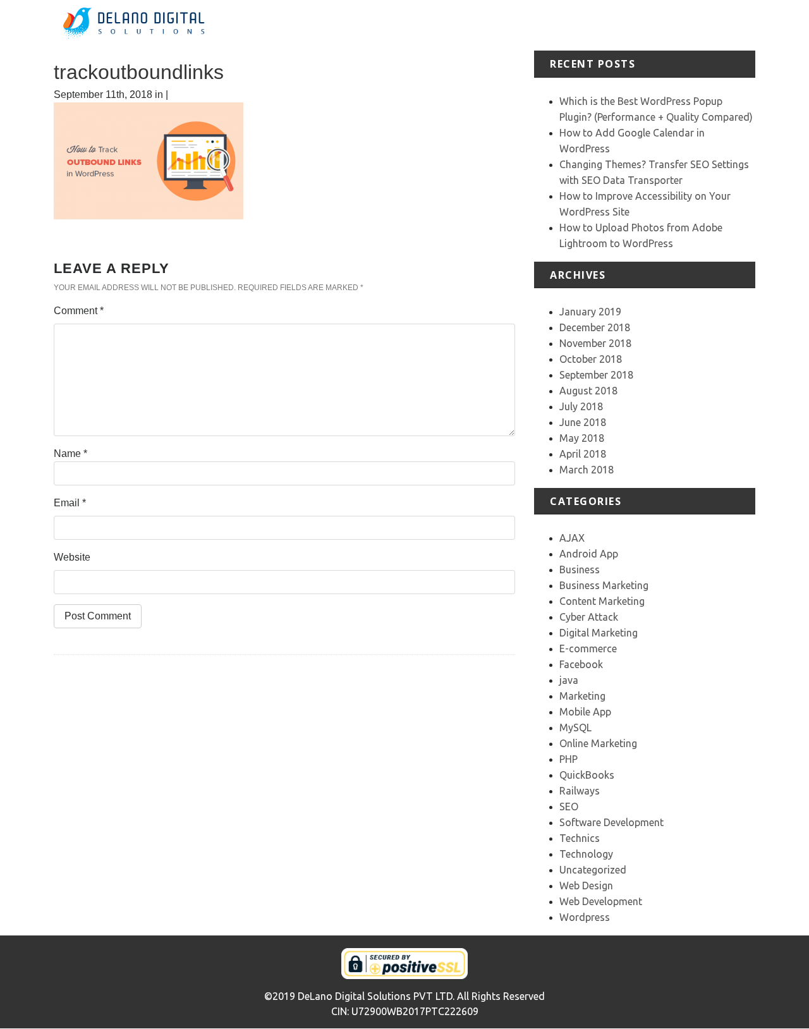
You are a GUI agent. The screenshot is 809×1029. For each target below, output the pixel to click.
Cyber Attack (588, 617)
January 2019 (590, 311)
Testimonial (630, 25)
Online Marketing (598, 743)
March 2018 (586, 469)
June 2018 (582, 422)
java (568, 680)
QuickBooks (586, 775)
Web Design (586, 885)
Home (432, 25)
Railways (579, 790)
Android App (588, 553)
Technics (579, 838)
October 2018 (590, 359)
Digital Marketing (598, 632)
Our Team (688, 25)
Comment (79, 310)
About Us (477, 25)
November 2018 (595, 343)
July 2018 (581, 406)
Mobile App (585, 711)
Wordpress (584, 917)
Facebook (581, 664)
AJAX (572, 538)
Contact (737, 25)
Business (579, 569)
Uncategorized (592, 869)
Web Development (600, 901)
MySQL (575, 727)
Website (72, 557)
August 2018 (588, 390)
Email (70, 502)
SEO (568, 806)
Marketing (582, 696)
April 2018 (582, 454)
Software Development (611, 822)
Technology (586, 854)
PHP (568, 759)
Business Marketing (603, 585)
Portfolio (576, 25)
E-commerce (588, 648)
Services (527, 25)
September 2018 (596, 375)
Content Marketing (602, 601)
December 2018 (594, 327)
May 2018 (581, 438)
